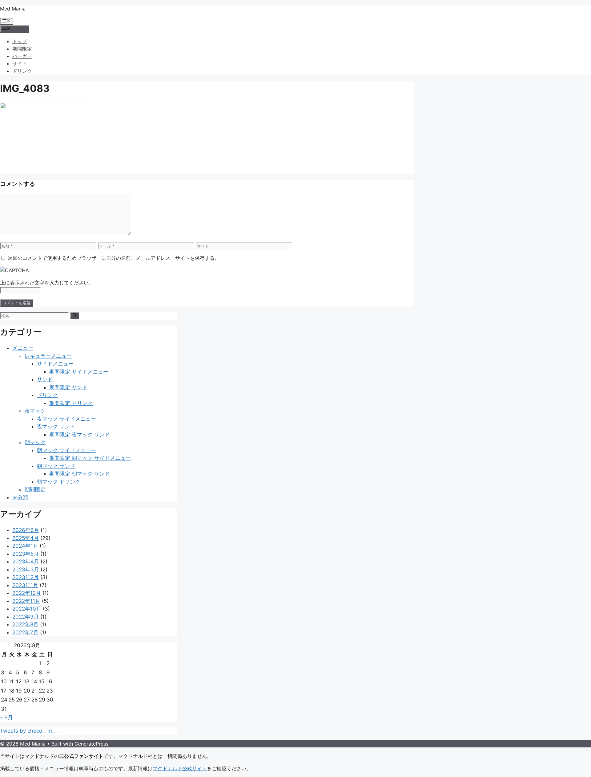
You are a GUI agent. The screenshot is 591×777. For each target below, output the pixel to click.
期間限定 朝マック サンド (79, 474)
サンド (45, 379)
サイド (19, 63)
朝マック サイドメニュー (66, 450)
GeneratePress (91, 744)
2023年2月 (25, 577)
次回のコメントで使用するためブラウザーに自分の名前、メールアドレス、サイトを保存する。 (113, 258)
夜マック (35, 411)
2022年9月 (25, 617)
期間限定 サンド (68, 387)
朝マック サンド (56, 466)
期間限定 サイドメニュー (78, 372)
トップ (19, 41)
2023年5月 (25, 554)
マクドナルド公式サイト (180, 768)
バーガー (22, 56)
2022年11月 (26, 601)
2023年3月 (25, 569)
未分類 (20, 497)
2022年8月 (25, 624)
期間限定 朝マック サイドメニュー (90, 458)
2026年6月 (25, 530)
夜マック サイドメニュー (66, 419)
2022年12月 (26, 593)
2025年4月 (25, 538)
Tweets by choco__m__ (28, 731)
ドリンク (22, 71)
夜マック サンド (56, 426)
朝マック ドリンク (58, 482)
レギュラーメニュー (48, 356)
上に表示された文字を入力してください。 (47, 283)
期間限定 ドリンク (71, 403)
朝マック (35, 442)
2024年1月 (25, 546)
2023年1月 (25, 585)
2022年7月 (25, 632)
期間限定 (22, 49)
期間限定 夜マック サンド (79, 434)
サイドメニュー (55, 364)
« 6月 (6, 717)
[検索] (74, 315)
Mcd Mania (13, 9)
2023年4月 (25, 561)
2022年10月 (26, 609)
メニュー (22, 348)
